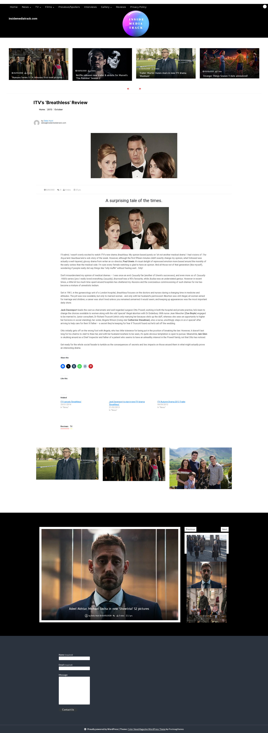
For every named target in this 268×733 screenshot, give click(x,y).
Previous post (49, 497)
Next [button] (224, 529)
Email (65, 665)
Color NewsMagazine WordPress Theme (147, 729)
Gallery (105, 7)
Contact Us (68, 709)
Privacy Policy (138, 7)
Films (48, 7)
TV (37, 7)
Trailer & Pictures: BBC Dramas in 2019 (109, 609)
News (25, 7)
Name (66, 654)
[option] (38, 64)
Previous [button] (190, 529)
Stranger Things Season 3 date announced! (225, 76)
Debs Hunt (48, 121)
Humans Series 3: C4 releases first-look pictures (37, 77)
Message (63, 675)
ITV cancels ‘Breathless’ (71, 402)
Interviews (90, 7)
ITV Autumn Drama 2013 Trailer (171, 402)
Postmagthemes (176, 729)
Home (14, 7)
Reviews (121, 7)
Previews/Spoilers (69, 7)
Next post (220, 497)
